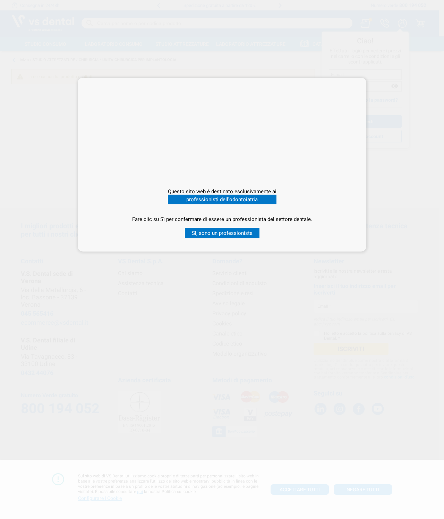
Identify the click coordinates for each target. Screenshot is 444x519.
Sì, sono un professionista (222, 233)
